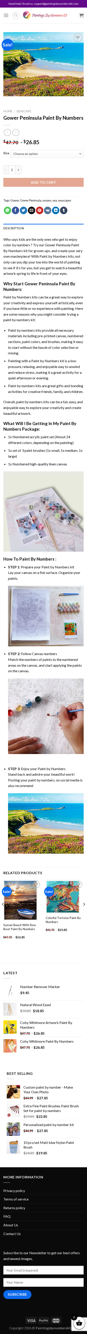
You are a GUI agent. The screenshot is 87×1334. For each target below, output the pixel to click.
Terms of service (16, 1199)
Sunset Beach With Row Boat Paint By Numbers (19, 927)
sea (54, 200)
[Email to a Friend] (31, 210)
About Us (10, 1225)
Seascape (24, 111)
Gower (14, 200)
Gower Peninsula (30, 200)
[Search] (15, 15)
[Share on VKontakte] (47, 210)
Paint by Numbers (53, 256)
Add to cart (43, 182)
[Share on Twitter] (23, 210)
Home (7, 111)
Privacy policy (14, 1190)
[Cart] (81, 15)
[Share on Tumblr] (63, 210)
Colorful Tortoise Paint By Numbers (63, 920)
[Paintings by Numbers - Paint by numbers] (45, 15)
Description (13, 228)
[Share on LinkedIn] (55, 210)
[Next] (84, 913)
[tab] (43, 228)
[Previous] (3, 913)
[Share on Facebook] (15, 210)
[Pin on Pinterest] (39, 210)
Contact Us (12, 1233)
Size (6, 153)
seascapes (64, 200)
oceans (46, 200)
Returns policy (14, 1208)
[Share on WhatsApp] (7, 210)
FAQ (6, 1216)
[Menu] (6, 15)
